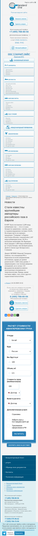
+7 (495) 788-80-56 (19, 31)
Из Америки (9, 141)
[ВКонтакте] (6, 315)
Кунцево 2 (8, 121)
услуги (8, 462)
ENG (17, 43)
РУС (22, 43)
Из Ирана (8, 158)
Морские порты (13, 98)
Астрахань (8, 105)
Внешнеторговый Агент (15, 458)
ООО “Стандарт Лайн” (19, 54)
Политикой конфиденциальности (23, 530)
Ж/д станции (12, 114)
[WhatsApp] (15, 315)
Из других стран (10, 146)
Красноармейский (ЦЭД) (12, 93)
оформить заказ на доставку (19, 445)
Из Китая (8, 138)
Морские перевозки (14, 165)
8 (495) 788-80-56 (19, 296)
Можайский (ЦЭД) (11, 84)
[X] (17, 315)
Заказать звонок (20, 19)
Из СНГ (8, 157)
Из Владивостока (10, 144)
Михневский (9, 88)
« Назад (7, 283)
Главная (8, 196)
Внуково (8, 73)
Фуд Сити (8, 85)
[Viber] (12, 315)
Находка (8, 109)
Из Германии (9, 139)
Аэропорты (12, 65)
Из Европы (9, 155)
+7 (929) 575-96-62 (12, 519)
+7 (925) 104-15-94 (12, 521)
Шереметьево (9, 71)
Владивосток (9, 107)
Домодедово (9, 69)
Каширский (9, 87)
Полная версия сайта (19, 12)
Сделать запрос (20, 24)
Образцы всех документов (16, 467)
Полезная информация (14, 477)
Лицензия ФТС (19, 57)
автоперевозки (13, 151)
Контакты (9, 472)
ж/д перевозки (13, 181)
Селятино (8, 120)
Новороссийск (9, 102)
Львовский (8, 90)
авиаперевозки (13, 134)
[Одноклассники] (9, 315)
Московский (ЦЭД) (11, 91)
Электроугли (9, 123)
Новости (14, 196)
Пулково (8, 74)
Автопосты (12, 79)
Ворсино (8, 118)
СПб (7, 104)
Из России (8, 143)
